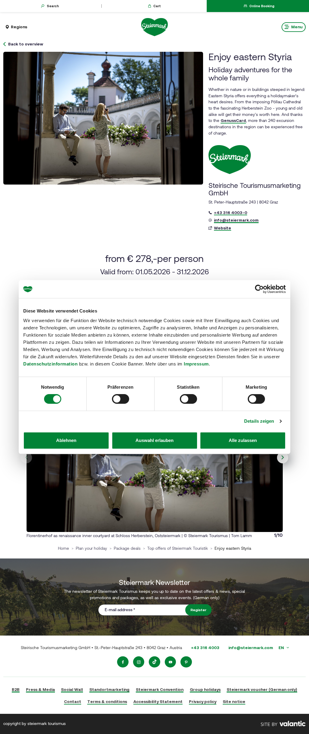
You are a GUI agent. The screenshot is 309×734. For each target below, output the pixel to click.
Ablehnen (66, 440)
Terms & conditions (107, 701)
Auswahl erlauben (154, 440)
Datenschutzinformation (50, 363)
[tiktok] (154, 662)
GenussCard (233, 120)
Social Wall (72, 689)
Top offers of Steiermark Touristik (177, 548)
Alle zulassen (243, 440)
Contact (72, 701)
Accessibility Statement (158, 701)
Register (198, 610)
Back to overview (25, 44)
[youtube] (170, 662)
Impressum (196, 363)
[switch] (120, 399)
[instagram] (139, 662)
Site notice (234, 701)
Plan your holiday (91, 548)
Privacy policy (202, 701)
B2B (16, 689)
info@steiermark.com (250, 647)
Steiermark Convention (159, 689)
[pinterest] (186, 662)
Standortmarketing (109, 689)
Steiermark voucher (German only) (262, 689)
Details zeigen (259, 421)
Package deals (127, 548)
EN (282, 647)
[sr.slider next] (282, 457)
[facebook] (123, 662)
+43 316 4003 (205, 647)
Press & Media (40, 689)
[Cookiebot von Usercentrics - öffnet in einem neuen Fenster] (259, 289)
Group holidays (205, 689)
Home (63, 548)
